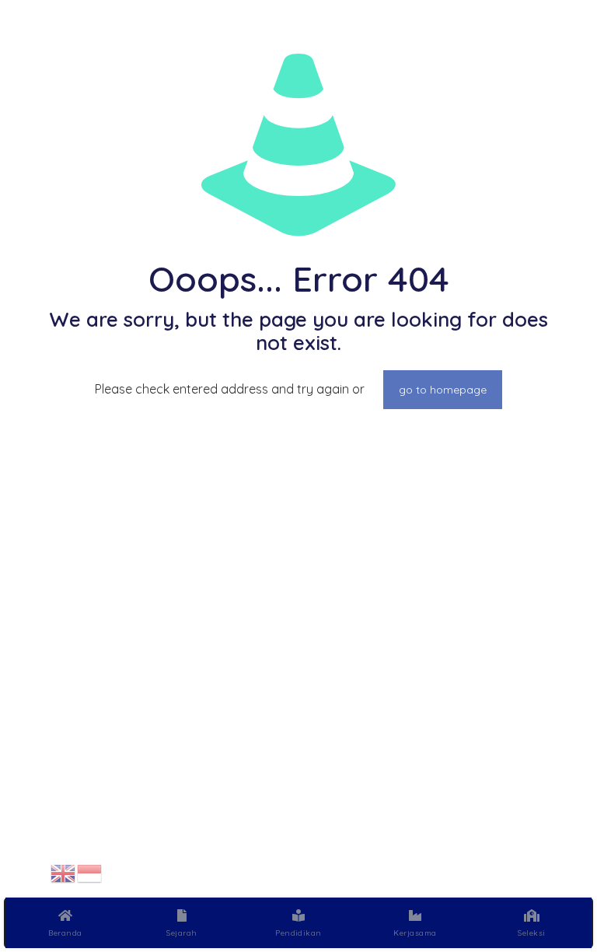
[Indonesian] (90, 872)
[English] (64, 872)
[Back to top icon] (522, 873)
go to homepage (443, 390)
